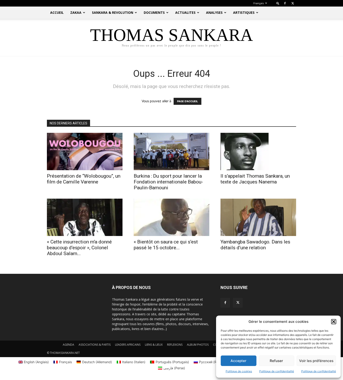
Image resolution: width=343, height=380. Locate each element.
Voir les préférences (316, 361)
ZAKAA (75, 12)
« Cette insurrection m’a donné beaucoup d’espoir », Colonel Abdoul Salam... (79, 247)
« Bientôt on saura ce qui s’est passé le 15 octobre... (166, 244)
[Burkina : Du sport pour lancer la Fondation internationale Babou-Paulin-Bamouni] (171, 151)
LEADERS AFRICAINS (127, 345)
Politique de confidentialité (276, 371)
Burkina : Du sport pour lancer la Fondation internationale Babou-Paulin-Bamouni (168, 181)
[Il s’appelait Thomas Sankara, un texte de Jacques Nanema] (258, 151)
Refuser (276, 361)
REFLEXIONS (174, 345)
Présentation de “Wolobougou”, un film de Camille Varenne (83, 179)
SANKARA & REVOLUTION (112, 12)
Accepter (238, 361)
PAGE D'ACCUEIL (187, 101)
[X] (292, 3)
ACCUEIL (57, 12)
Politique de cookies (239, 371)
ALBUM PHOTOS (198, 345)
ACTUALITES (185, 12)
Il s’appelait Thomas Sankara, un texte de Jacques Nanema (255, 179)
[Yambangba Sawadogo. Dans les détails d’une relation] (258, 217)
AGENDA (68, 345)
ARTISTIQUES (244, 12)
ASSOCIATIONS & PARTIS (95, 345)
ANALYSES (214, 12)
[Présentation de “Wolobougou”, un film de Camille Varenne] (84, 151)
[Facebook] (284, 3)
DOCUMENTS (154, 12)
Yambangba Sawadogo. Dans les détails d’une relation (255, 244)
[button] (333, 321)
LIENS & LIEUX (154, 345)
